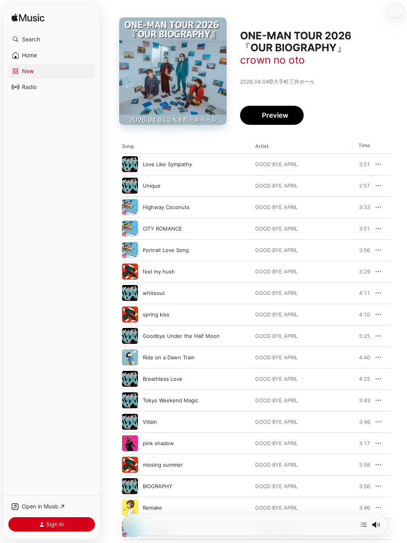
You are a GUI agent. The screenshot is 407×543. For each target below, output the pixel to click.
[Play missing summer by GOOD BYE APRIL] (130, 465)
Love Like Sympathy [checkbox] (167, 164)
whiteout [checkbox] (154, 293)
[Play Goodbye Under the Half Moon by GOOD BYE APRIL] (130, 336)
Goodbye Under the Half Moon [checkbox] (181, 336)
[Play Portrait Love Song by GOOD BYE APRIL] (130, 250)
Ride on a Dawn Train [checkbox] (169, 357)
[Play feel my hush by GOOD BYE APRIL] (130, 271)
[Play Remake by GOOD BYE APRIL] (130, 508)
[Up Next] (363, 524)
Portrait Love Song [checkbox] (166, 250)
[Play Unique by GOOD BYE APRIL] (130, 186)
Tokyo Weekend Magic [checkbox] (170, 400)
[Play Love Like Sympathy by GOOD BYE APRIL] (130, 164)
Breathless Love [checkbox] (162, 379)
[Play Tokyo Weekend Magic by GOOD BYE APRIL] (130, 400)
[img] (28, 18)
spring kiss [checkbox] (156, 314)
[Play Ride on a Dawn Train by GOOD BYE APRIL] (130, 357)
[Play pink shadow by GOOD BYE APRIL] (130, 443)
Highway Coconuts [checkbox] (166, 207)
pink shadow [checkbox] (158, 443)
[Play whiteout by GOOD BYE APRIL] (130, 293)
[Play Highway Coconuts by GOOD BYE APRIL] (130, 207)
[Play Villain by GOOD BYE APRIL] (130, 422)
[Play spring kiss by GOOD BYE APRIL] (130, 314)
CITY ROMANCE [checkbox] (162, 228)
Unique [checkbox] (152, 185)
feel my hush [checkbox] (159, 271)
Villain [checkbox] (150, 422)
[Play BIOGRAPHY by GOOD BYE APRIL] (130, 486)
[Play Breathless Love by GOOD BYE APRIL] (130, 379)
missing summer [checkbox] (163, 465)
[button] (52, 39)
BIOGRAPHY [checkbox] (157, 486)
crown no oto (272, 60)
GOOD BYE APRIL (276, 164)
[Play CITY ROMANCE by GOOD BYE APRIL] (130, 229)
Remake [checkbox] (152, 507)
